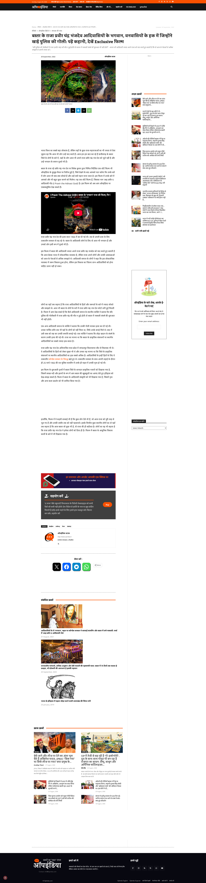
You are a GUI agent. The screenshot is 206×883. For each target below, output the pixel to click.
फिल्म (63, 526)
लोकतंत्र (69, 526)
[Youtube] (172, 1)
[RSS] (164, 1)
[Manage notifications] (5, 878)
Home (34, 27)
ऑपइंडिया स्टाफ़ (110, 56)
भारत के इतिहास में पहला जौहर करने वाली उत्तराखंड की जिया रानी (66, 701)
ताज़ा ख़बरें (137, 94)
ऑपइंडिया (51, 526)
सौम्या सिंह (83, 768)
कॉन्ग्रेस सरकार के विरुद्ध (58, 359)
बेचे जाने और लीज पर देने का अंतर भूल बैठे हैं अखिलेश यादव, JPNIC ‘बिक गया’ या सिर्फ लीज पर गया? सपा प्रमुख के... (54, 758)
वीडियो (39, 27)
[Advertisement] (91, 825)
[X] (167, 1)
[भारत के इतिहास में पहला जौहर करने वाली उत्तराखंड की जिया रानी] (79, 687)
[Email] (83, 110)
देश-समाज (37, 752)
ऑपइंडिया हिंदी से (47, 27)
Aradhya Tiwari (39, 765)
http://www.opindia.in (64, 537)
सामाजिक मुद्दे (84, 752)
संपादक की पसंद (57, 31)
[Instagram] (161, 1)
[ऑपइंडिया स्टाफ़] (49, 538)
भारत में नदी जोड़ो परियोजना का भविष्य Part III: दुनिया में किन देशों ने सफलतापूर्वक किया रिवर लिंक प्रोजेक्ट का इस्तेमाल (154, 222)
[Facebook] (159, 1)
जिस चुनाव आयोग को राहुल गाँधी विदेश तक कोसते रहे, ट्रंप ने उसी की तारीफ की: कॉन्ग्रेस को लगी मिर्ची (61, 798)
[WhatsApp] (170, 1)
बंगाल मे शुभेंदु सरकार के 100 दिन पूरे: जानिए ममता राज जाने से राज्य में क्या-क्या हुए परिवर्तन (107, 798)
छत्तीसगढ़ (58, 526)
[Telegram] (78, 110)
